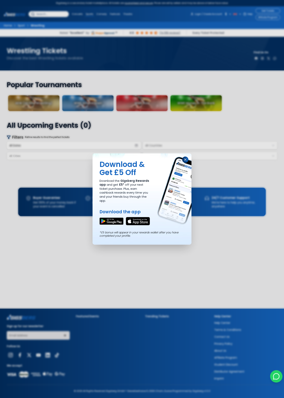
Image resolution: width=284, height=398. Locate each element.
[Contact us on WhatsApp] (276, 376)
